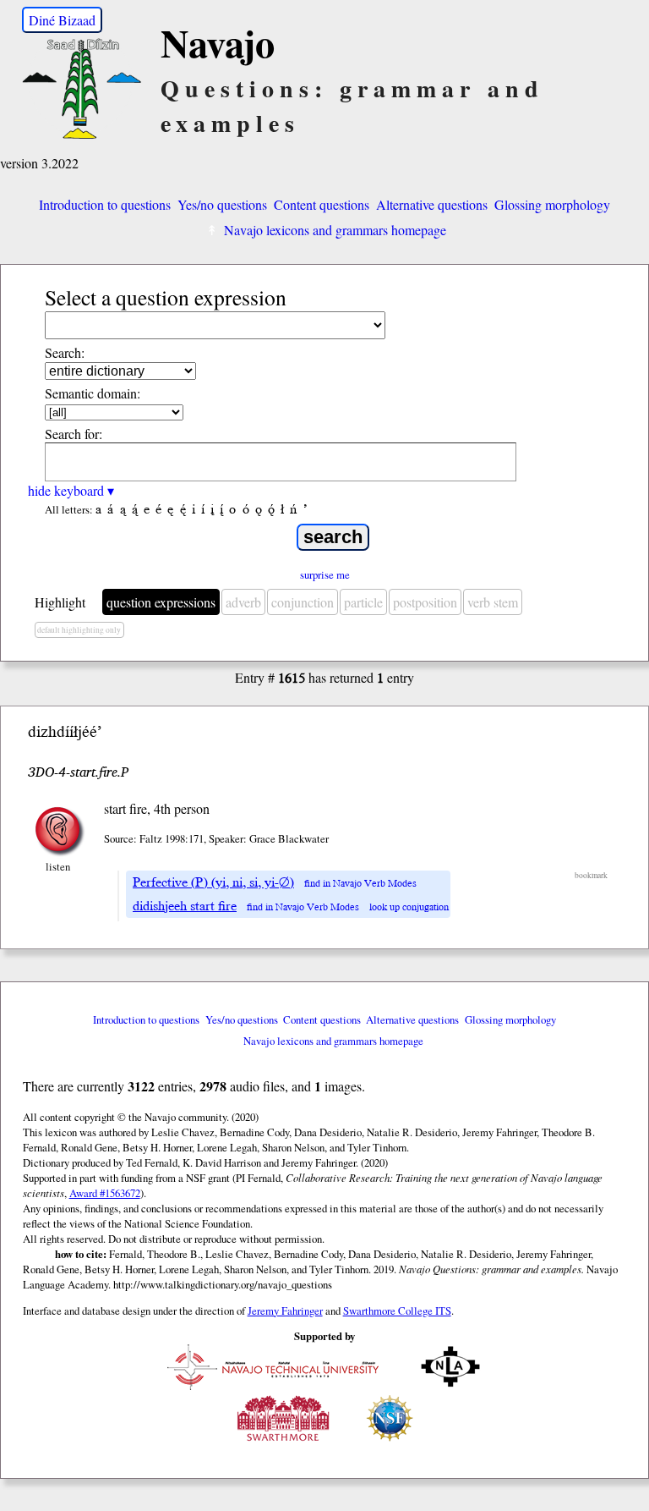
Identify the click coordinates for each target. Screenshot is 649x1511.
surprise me (325, 574)
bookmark (591, 875)
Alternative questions (432, 204)
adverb (243, 602)
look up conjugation (409, 907)
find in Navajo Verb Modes (360, 884)
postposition (425, 602)
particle (363, 602)
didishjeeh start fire (185, 906)
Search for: (73, 433)
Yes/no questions (222, 204)
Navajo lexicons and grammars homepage (335, 230)
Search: (65, 352)
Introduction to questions (105, 204)
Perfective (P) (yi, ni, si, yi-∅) (213, 882)
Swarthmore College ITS (397, 1310)
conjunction (302, 602)
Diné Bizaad (62, 20)
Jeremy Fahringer (285, 1310)
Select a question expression (165, 297)
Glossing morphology (552, 204)
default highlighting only (79, 629)
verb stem (492, 602)
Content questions (321, 204)
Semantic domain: (92, 393)
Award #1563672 (104, 1193)
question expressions (160, 602)
